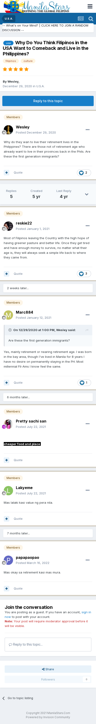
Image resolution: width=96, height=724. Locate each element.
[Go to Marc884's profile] (8, 315)
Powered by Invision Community (48, 717)
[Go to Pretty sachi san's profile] (8, 424)
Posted (36, 132)
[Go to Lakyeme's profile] (8, 490)
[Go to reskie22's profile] (8, 226)
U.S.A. (40, 86)
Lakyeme (24, 487)
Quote (18, 172)
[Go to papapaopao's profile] (8, 560)
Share (49, 669)
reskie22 (24, 223)
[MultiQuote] (6, 172)
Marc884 (24, 312)
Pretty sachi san (31, 421)
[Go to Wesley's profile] (8, 129)
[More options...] (87, 130)
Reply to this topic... (27, 644)
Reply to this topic (48, 101)
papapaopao (27, 557)
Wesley (12, 81)
